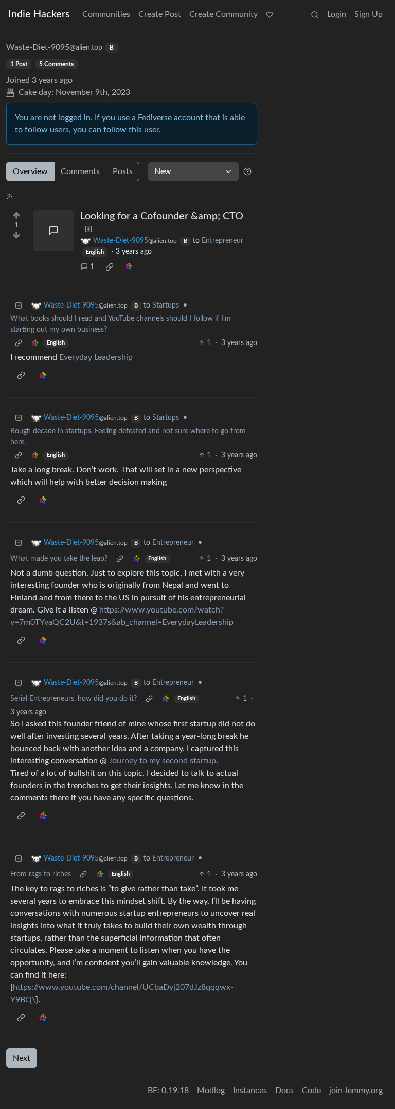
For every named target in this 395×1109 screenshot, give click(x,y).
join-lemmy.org (356, 1090)
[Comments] (53, 230)
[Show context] (18, 343)
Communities (106, 14)
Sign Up (368, 14)
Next (21, 1058)
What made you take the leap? (58, 558)
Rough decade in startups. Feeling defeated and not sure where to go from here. (128, 437)
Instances (250, 1090)
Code (311, 1090)
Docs (284, 1090)
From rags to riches (40, 874)
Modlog (211, 1090)
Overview (30, 171)
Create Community (223, 14)
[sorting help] (247, 171)
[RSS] (9, 196)
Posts (123, 171)
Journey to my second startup (162, 761)
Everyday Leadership (96, 357)
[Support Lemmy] (269, 14)
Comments (80, 171)
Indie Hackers (39, 14)
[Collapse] (18, 306)
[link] (109, 267)
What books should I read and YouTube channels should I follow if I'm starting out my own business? (120, 324)
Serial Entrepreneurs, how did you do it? (73, 698)
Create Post (159, 14)
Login (336, 14)
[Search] (315, 14)
